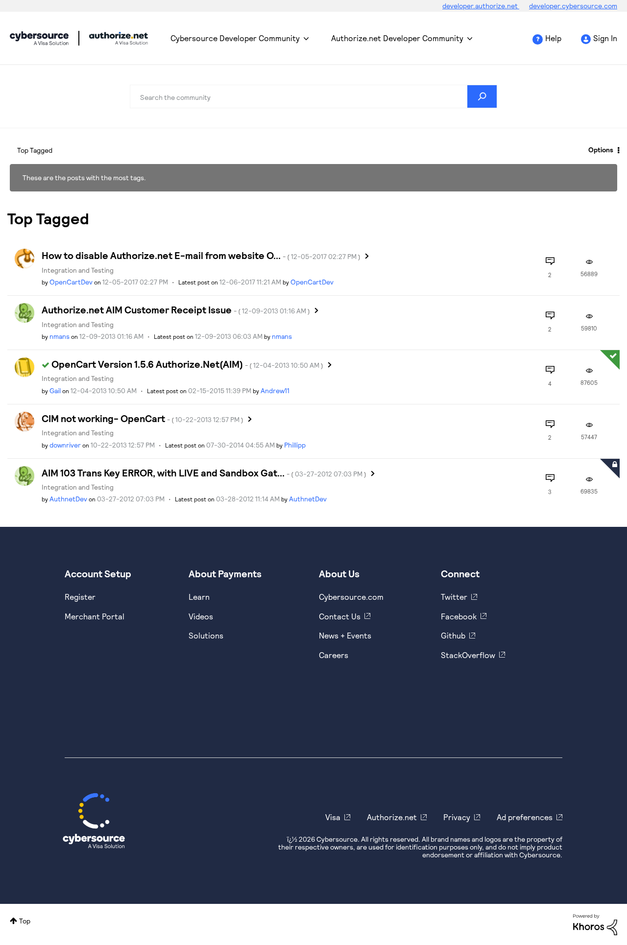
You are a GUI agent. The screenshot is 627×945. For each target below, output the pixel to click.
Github (453, 635)
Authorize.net (392, 817)
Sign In (605, 38)
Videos (201, 616)
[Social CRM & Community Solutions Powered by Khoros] (595, 924)
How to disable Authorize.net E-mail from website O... (201, 255)
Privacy (456, 817)
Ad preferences (525, 817)
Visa (332, 817)
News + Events (345, 635)
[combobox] (313, 96)
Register (80, 596)
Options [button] (600, 149)
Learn (199, 596)
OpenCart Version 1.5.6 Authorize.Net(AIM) (187, 364)
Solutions (206, 635)
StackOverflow (468, 655)
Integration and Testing (78, 270)
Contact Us (340, 616)
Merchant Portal (94, 616)
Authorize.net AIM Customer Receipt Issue (176, 309)
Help (553, 38)
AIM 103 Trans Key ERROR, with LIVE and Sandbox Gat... (204, 472)
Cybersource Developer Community (39, 38)
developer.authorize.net (480, 5)
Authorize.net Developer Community (397, 38)
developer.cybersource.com (573, 5)
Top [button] (24, 921)
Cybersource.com (351, 596)
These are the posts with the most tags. (84, 177)
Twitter (454, 596)
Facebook (459, 616)
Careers (333, 655)
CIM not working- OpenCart (142, 418)
